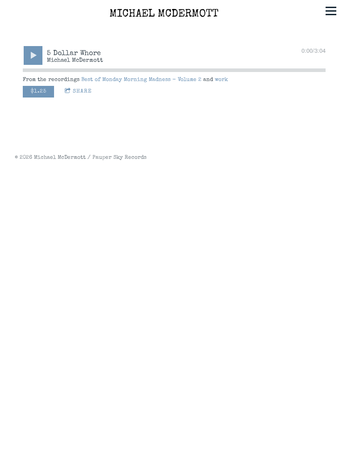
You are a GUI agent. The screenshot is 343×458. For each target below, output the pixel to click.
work (221, 80)
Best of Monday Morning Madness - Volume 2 (141, 80)
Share (82, 91)
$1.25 (38, 91)
